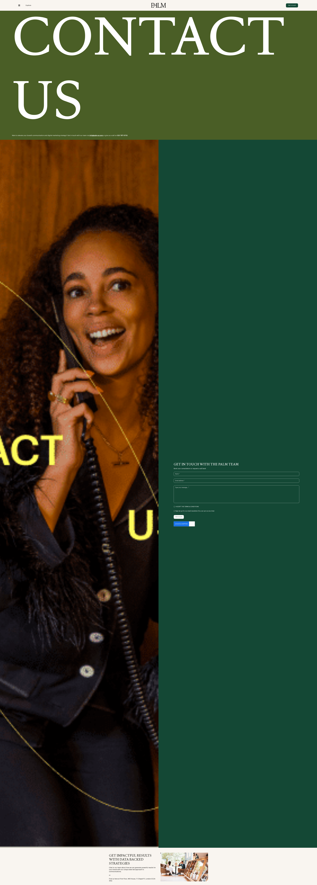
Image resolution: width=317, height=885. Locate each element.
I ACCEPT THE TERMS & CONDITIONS (187, 506)
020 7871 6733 (122, 135)
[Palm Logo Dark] (158, 2)
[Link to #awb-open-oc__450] (21, 5)
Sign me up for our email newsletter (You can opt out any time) (194, 511)
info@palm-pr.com (96, 135)
